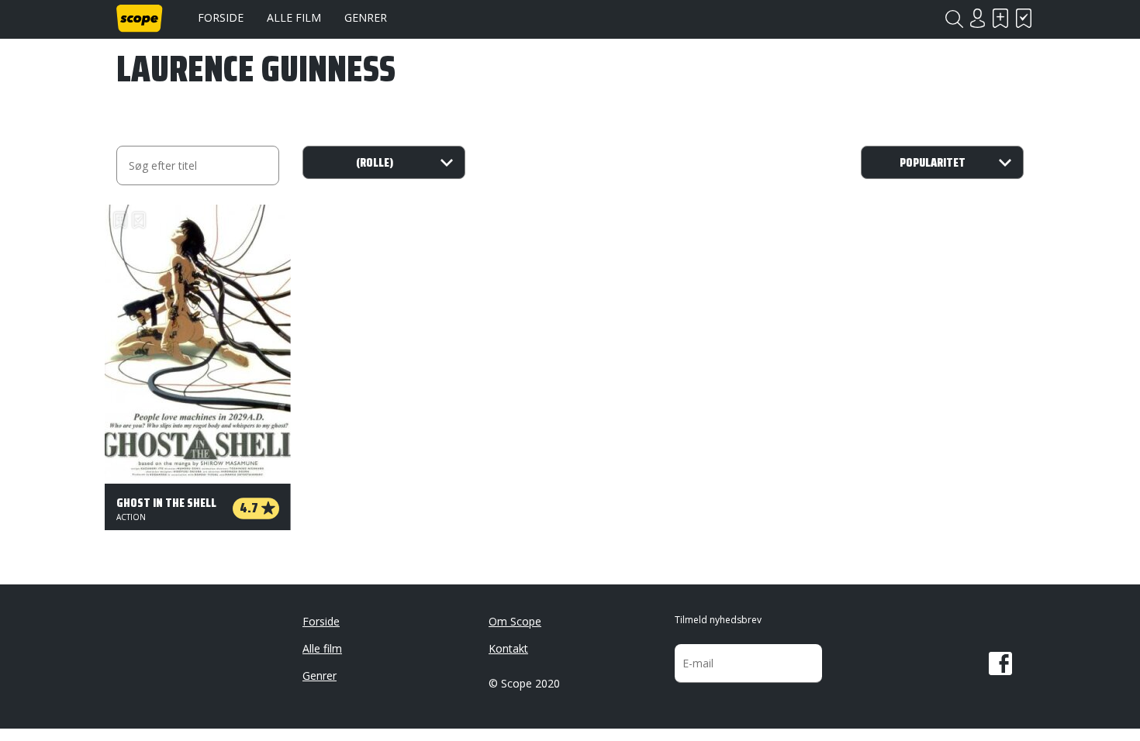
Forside (221, 17)
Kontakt (508, 648)
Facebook (1000, 663)
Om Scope (515, 621)
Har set (1023, 18)
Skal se (1000, 18)
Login (977, 18)
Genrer (365, 17)
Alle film (294, 17)
